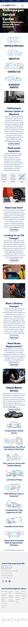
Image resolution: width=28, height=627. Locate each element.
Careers (23, 598)
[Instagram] (6, 581)
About (23, 588)
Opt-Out (26, 620)
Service (18, 588)
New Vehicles (4, 591)
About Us (23, 591)
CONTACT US (14, 71)
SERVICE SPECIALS (14, 45)
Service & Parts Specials (18, 601)
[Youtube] (9, 581)
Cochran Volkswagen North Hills (3, 620)
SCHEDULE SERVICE (14, 85)
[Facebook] (3, 581)
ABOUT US (14, 58)
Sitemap (15, 619)
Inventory (5, 588)
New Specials (4, 603)
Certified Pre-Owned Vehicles (4, 599)
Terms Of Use (12, 620)
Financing (12, 588)
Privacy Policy (8, 620)
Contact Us (7, 567)
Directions (23, 596)
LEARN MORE (14, 229)
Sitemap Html (19, 620)
